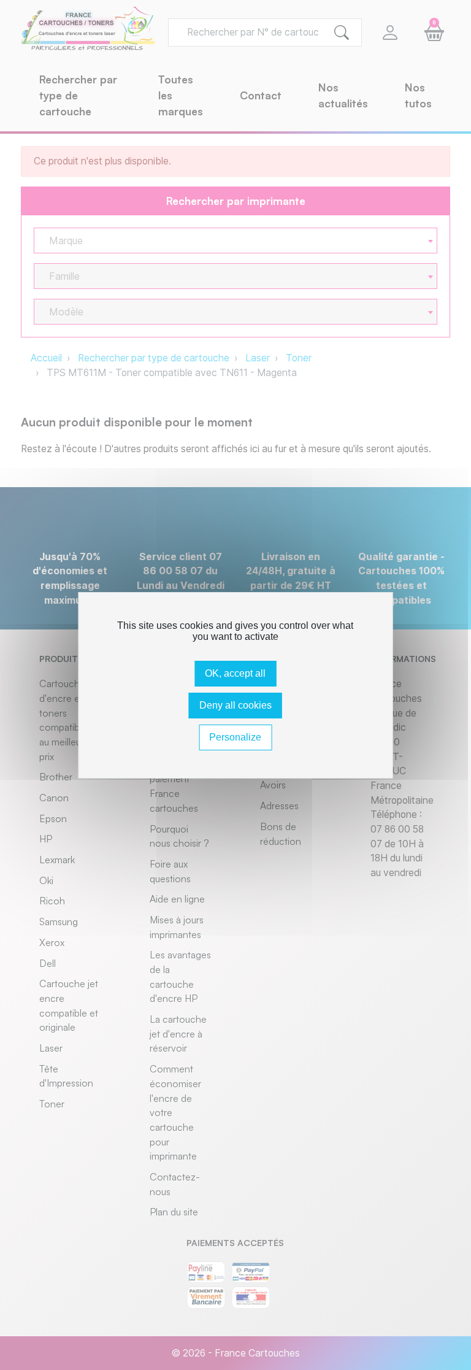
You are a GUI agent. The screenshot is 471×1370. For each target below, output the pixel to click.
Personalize (235, 737)
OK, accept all (235, 673)
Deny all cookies (235, 705)
